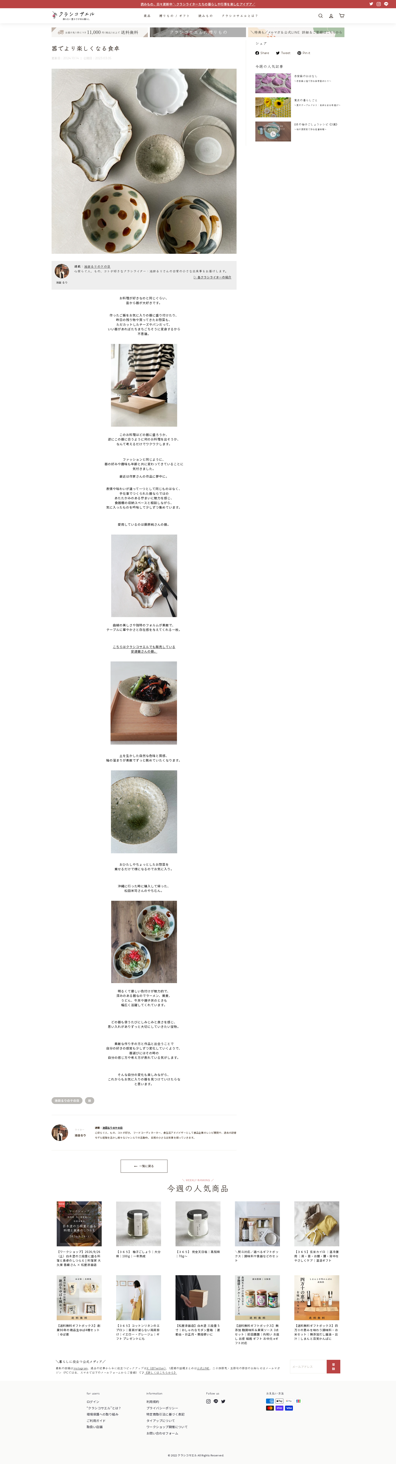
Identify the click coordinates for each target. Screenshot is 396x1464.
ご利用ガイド (96, 1420)
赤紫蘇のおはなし (312, 78)
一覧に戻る (146, 1166)
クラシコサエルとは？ (240, 15)
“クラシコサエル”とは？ (104, 1408)
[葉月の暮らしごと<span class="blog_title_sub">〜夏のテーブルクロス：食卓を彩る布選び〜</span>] (273, 107)
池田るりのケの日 (97, 266)
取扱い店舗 (95, 1427)
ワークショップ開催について (167, 1427)
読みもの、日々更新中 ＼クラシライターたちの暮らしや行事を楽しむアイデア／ (198, 4)
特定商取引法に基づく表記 (165, 1414)
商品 (147, 15)
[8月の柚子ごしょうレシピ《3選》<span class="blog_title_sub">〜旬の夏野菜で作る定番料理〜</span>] (273, 132)
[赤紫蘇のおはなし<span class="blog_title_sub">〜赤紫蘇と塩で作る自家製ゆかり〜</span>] (273, 83)
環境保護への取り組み (102, 1414)
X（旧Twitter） (156, 1368)
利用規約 (152, 1401)
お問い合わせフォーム (162, 1433)
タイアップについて (160, 1420)
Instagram (80, 1368)
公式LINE (203, 1368)
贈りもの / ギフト (174, 15)
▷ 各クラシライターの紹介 (212, 277)
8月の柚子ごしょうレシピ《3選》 (316, 126)
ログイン (93, 1401)
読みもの (205, 15)
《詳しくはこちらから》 (161, 1372)
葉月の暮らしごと (317, 102)
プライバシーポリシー (162, 1408)
